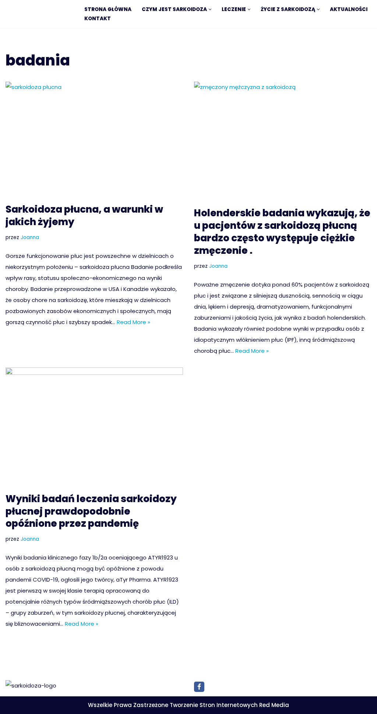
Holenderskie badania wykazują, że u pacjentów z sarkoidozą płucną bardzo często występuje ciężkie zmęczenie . (282, 231)
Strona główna (107, 9)
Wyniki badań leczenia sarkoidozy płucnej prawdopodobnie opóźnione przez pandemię (91, 511)
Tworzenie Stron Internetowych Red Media (229, 705)
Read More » (133, 322)
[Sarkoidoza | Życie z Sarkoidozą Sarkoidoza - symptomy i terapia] (39, 15)
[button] (210, 9)
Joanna (30, 237)
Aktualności (348, 9)
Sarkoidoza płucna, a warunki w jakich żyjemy (84, 215)
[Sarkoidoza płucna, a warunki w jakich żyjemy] (94, 139)
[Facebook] (199, 687)
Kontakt (97, 18)
